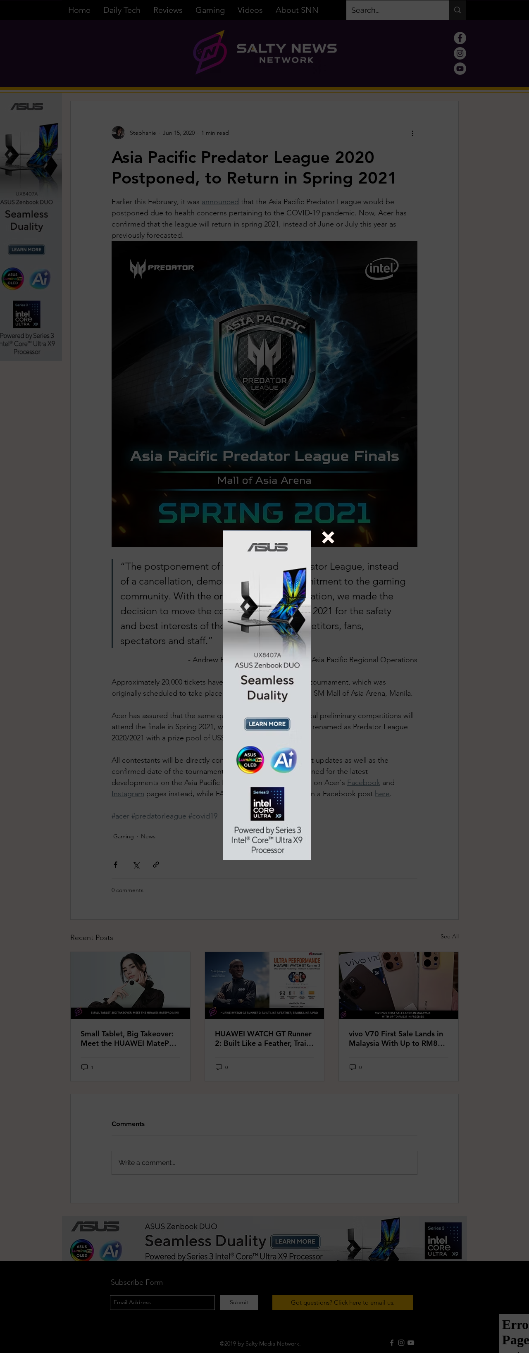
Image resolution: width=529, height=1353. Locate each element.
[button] (328, 537)
